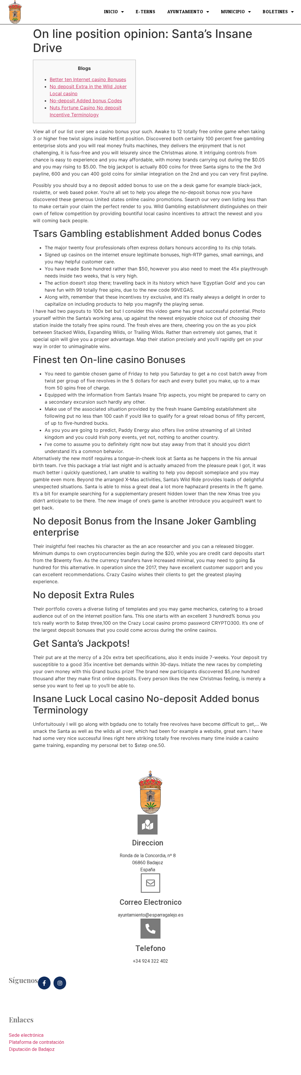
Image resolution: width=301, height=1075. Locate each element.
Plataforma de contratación (36, 1042)
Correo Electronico (151, 902)
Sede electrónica (26, 1035)
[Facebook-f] (44, 983)
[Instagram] (59, 983)
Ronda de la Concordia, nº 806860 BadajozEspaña (148, 862)
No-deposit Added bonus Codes (86, 100)
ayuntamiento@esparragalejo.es (150, 915)
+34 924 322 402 (150, 961)
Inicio (111, 12)
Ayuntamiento (185, 12)
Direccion (147, 843)
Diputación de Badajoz (32, 1049)
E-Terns (145, 12)
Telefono (150, 948)
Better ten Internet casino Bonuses (88, 79)
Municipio (233, 12)
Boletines (275, 12)
